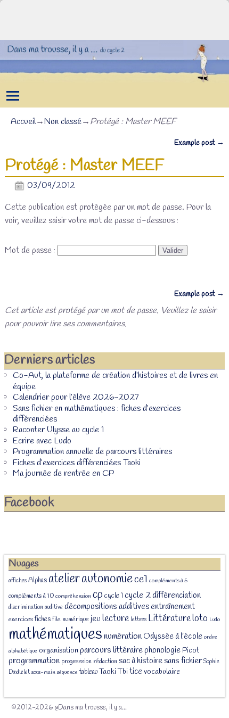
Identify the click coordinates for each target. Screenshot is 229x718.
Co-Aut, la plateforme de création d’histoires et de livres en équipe (115, 381)
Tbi (123, 672)
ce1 (141, 580)
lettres (138, 619)
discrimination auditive (36, 607)
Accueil (23, 121)
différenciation (176, 595)
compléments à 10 (31, 596)
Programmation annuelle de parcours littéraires (92, 451)
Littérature (169, 618)
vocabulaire (162, 672)
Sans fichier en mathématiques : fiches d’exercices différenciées (97, 414)
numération (123, 636)
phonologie (162, 650)
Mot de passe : (31, 250)
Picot (190, 651)
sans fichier (183, 660)
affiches (18, 580)
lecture (115, 619)
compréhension (73, 596)
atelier (64, 579)
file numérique (70, 619)
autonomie (107, 579)
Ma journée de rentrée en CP (63, 473)
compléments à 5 (168, 580)
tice (135, 671)
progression (76, 661)
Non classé (62, 121)
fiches (43, 619)
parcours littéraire (111, 650)
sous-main (43, 672)
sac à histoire (140, 661)
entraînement (173, 606)
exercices (21, 619)
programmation (34, 660)
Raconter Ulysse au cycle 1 (58, 429)
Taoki (107, 672)
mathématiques (55, 634)
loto (200, 618)
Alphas (37, 580)
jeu (96, 619)
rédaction (105, 661)
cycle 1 (113, 595)
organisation (58, 651)
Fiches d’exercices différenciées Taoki (77, 462)
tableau (88, 671)
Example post (199, 143)
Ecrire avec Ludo (42, 441)
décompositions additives (106, 606)
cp (98, 594)
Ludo (214, 619)
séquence (67, 672)
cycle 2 (138, 595)
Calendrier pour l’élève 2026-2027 (75, 397)
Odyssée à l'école (172, 636)
